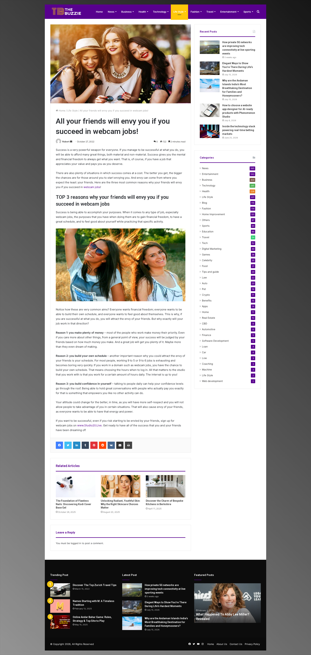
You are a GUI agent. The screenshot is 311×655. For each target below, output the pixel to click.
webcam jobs (92, 187)
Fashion (195, 11)
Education (207, 231)
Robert (65, 141)
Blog (204, 202)
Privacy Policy (252, 644)
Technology (159, 11)
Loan (205, 346)
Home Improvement (213, 214)
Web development (212, 381)
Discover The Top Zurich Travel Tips (94, 585)
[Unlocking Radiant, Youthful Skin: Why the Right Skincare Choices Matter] (120, 486)
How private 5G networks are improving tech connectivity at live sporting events (165, 589)
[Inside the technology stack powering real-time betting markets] (210, 131)
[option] (227, 603)
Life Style (178, 11)
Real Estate (208, 317)
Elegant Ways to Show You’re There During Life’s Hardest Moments (237, 67)
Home (99, 11)
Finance (206, 335)
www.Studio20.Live (89, 425)
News (111, 11)
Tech (205, 243)
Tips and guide (210, 271)
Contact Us (236, 644)
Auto (204, 283)
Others (206, 220)
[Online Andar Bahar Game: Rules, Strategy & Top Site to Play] (60, 622)
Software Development (215, 340)
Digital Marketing (211, 248)
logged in (76, 543)
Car (204, 352)
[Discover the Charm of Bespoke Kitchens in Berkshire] (165, 486)
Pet (204, 289)
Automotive (208, 329)
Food (205, 266)
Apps (205, 306)
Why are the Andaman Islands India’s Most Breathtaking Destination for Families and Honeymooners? (237, 88)
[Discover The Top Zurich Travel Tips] (60, 590)
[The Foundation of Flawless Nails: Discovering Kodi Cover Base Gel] (75, 486)
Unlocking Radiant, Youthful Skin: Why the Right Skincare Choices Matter (120, 504)
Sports (247, 11)
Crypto (206, 294)
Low (204, 358)
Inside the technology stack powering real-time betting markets (238, 130)
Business (126, 11)
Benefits (206, 300)
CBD (204, 323)
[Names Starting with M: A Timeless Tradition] (60, 606)
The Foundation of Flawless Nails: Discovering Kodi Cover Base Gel (73, 504)
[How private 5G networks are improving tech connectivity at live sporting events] (210, 47)
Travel (209, 11)
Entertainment (228, 11)
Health (142, 11)
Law (204, 277)
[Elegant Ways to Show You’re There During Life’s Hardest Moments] (210, 68)
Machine (207, 369)
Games (206, 254)
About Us (222, 644)
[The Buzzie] (66, 11)
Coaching (207, 363)
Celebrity (207, 260)
